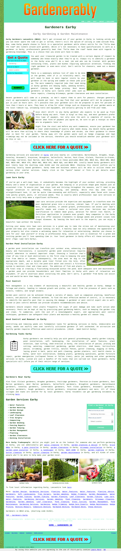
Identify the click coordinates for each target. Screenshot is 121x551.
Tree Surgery (44, 494)
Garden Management (98, 494)
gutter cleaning (14, 453)
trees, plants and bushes (55, 64)
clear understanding (47, 129)
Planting (55, 492)
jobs (72, 73)
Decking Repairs (23, 507)
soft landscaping (54, 341)
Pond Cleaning (73, 499)
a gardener (110, 59)
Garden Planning (59, 497)
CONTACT (101, 21)
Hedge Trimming (78, 494)
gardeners (35, 91)
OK (105, 550)
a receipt (100, 120)
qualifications (93, 47)
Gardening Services (39, 492)
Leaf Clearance (77, 497)
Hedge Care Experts (78, 504)
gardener (35, 69)
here (17, 394)
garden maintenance (70, 453)
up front (110, 112)
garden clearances (59, 447)
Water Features (70, 492)
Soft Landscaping (26, 494)
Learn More (96, 550)
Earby (46, 155)
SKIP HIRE (71, 450)
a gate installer (30, 447)
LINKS (89, 21)
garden (79, 39)
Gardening (10, 502)
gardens (44, 86)
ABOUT (95, 21)
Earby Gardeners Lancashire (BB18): (24, 39)
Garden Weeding (61, 494)
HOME (82, 21)
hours (21, 105)
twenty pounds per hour (42, 100)
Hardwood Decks (78, 507)
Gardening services (15, 155)
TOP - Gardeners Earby (17, 515)
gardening (96, 392)
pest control (22, 303)
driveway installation (91, 447)
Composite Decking (42, 507)
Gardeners (10, 494)
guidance (100, 132)
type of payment (49, 117)
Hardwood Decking (61, 507)
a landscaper (47, 450)
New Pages (15, 533)
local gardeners (100, 359)
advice (26, 349)
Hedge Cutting (38, 533)
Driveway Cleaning (104, 499)
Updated (22, 533)
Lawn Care (109, 497)
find (13, 382)
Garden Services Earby (22, 399)
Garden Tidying (24, 497)
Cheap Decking (95, 507)
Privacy (113, 533)
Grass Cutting (79, 502)
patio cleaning (51, 445)
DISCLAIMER (110, 21)
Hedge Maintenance (99, 504)
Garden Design (20, 492)
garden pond (55, 251)
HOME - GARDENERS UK (60, 525)
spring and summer (56, 81)
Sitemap (7, 533)
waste (109, 105)
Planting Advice (106, 492)
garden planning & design (84, 445)
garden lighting (96, 450)
